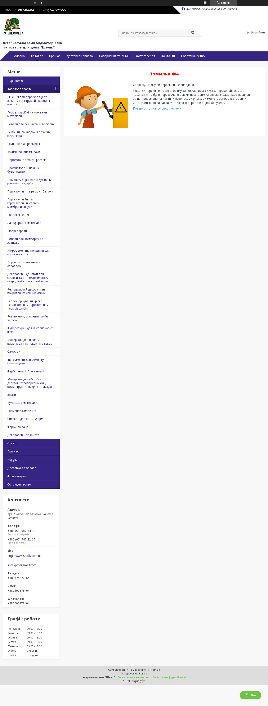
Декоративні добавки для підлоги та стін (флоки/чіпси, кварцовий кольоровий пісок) (28, 277)
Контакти (168, 56)
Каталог (37, 56)
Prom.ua (155, 670)
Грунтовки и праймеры (23, 144)
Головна (19, 56)
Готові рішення (18, 215)
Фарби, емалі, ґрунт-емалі (25, 371)
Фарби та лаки (17, 427)
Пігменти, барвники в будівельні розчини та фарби (30, 181)
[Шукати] (192, 33)
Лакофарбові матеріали (24, 223)
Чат (253, 695)
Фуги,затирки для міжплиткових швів (30, 330)
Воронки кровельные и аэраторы (23, 264)
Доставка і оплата (80, 56)
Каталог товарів (19, 89)
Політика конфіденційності (169, 677)
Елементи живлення (21, 411)
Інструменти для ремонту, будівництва (26, 361)
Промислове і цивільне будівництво (23, 170)
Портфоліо (15, 81)
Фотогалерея (145, 56)
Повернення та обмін (114, 56)
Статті (12, 443)
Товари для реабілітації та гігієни (30, 124)
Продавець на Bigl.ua (134, 673)
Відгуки (12, 460)
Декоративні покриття (23, 435)
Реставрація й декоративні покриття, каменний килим (26, 291)
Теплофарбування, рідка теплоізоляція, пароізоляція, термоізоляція (27, 304)
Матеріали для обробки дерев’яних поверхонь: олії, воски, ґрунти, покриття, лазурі (29, 383)
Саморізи (13, 351)
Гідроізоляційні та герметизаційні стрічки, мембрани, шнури (23, 203)
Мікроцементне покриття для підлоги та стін (28, 252)
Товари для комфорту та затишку (25, 241)
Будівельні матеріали (22, 403)
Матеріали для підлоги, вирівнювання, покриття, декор (29, 341)
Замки (11, 395)
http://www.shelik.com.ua (24, 556)
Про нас (54, 56)
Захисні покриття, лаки (23, 152)
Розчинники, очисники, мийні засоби (27, 318)
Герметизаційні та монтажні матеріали (27, 114)
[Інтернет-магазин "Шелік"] (13, 26)
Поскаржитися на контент (133, 677)
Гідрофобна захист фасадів (26, 160)
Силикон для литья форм (25, 419)
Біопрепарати (17, 231)
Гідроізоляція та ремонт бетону (30, 191)
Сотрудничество (193, 56)
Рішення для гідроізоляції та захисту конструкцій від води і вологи (28, 100)
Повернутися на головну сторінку (157, 108)
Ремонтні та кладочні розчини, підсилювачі (29, 134)
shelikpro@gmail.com (22, 565)
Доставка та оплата (21, 468)
